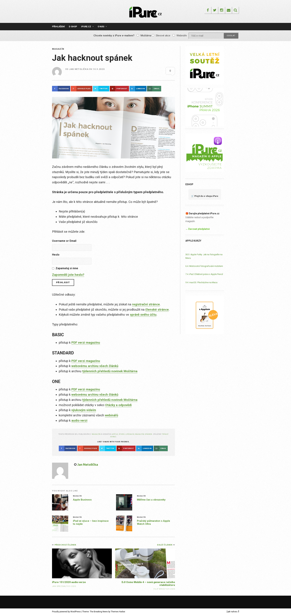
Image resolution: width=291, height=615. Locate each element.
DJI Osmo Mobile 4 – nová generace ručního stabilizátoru (148, 584)
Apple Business (82, 499)
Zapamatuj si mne (67, 268)
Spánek (148, 434)
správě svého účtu (143, 315)
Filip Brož (159, 589)
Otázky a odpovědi (118, 405)
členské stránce (157, 309)
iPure (122, 434)
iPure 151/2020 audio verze (69, 582)
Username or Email (64, 240)
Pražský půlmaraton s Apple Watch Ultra (153, 522)
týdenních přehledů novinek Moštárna (109, 371)
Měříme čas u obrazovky (151, 499)
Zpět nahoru (231, 611)
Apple (115, 434)
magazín (139, 434)
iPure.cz (86, 26)
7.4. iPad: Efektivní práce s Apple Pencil (204, 274)
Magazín (58, 49)
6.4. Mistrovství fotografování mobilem (204, 266)
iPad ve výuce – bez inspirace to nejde (91, 522)
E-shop (73, 26)
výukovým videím (83, 410)
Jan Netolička (78, 69)
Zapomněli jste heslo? (68, 275)
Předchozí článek (65, 545)
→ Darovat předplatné (197, 229)
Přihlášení (58, 26)
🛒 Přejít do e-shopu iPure (204, 196)
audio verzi (79, 420)
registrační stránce (146, 304)
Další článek (165, 545)
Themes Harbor (118, 611)
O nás (101, 26)
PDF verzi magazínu (85, 342)
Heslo (55, 254)
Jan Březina (59, 586)
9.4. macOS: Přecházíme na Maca (201, 282)
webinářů (111, 415)
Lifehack (129, 434)
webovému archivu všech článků (94, 366)
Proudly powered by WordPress (66, 611)
